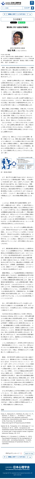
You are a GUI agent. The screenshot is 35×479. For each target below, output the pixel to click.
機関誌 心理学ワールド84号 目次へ (17, 14)
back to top (29, 453)
